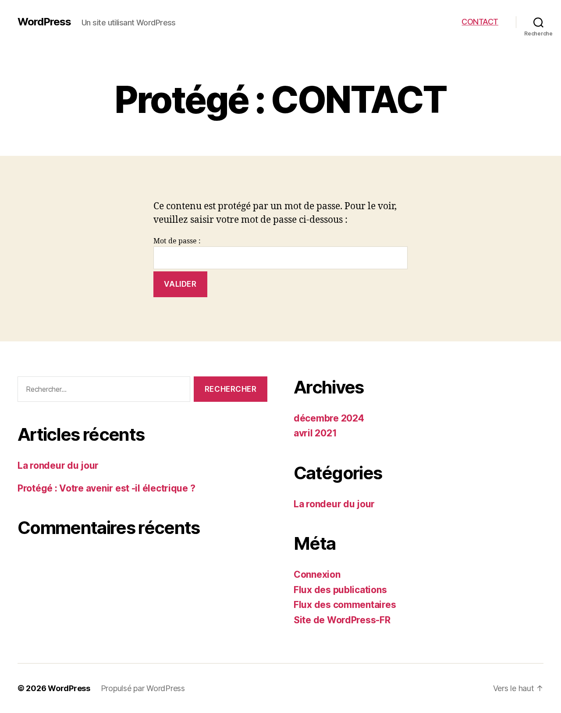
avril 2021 (315, 433)
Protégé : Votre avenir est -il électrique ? (106, 488)
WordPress (44, 22)
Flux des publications (340, 589)
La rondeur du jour (58, 465)
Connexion (317, 574)
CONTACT (480, 21)
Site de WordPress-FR (342, 620)
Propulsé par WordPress (143, 688)
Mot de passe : (177, 241)
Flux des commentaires (345, 604)
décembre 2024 (329, 418)
